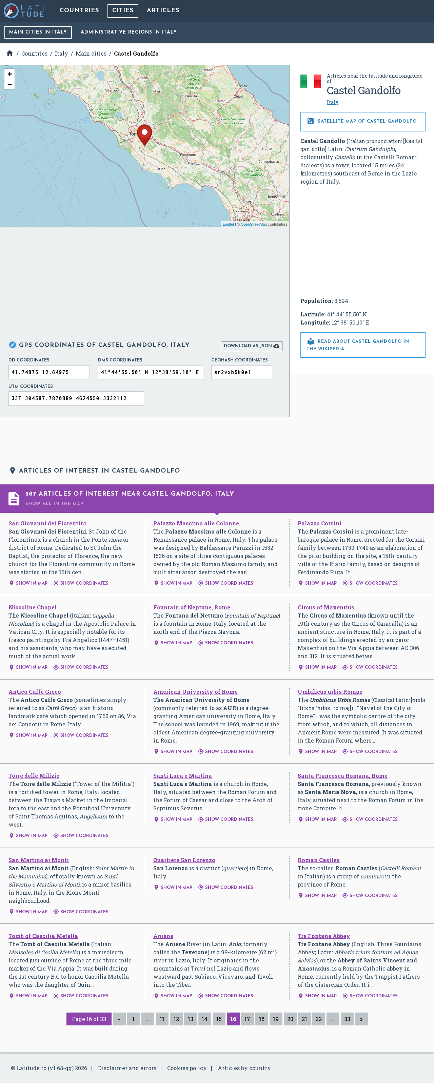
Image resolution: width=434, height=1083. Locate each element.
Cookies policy (187, 1067)
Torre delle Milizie (33, 775)
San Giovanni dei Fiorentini (47, 523)
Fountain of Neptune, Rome (191, 607)
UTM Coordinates (30, 386)
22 (319, 1018)
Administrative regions (129, 32)
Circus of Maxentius (326, 607)
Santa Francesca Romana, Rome (343, 775)
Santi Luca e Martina (182, 775)
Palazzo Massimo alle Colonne (196, 523)
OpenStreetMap (254, 224)
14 (205, 1018)
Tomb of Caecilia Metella (43, 935)
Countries (79, 11)
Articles (163, 11)
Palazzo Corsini (319, 523)
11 (162, 1018)
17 (247, 1018)
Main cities (38, 32)
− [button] (9, 84)
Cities (123, 11)
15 (219, 1018)
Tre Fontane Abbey (324, 935)
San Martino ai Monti (38, 859)
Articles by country (244, 1067)
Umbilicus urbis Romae (330, 691)
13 (190, 1018)
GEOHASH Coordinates (239, 360)
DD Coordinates (29, 360)
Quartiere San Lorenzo (184, 859)
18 (261, 1018)
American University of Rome (195, 691)
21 (304, 1018)
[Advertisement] (363, 241)
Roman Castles (319, 859)
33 (347, 1018)
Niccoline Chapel (32, 607)
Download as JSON (251, 346)
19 (276, 1018)
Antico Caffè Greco (34, 691)
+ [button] (9, 74)
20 (290, 1018)
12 (176, 1018)
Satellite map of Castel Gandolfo (362, 121)
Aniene (163, 935)
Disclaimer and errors (127, 1067)
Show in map (27, 583)
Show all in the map (54, 504)
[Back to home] (24, 11)
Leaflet (228, 224)
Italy (332, 102)
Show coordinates (80, 583)
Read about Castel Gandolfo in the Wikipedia (358, 344)
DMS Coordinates (120, 360)
